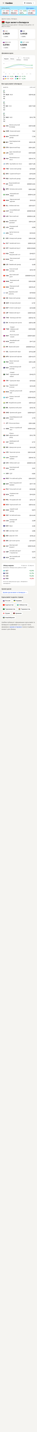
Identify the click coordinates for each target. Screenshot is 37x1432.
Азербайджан (10, 617)
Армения (18, 613)
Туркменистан (10, 609)
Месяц (12, 58)
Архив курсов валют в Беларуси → (15, 592)
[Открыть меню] (4, 3)
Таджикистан (25, 609)
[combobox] (29, 3)
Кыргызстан (9, 605)
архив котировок (16, 627)
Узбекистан (23, 605)
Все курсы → (30, 8)
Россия (7, 600)
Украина (19, 600)
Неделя (6, 58)
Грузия (7, 613)
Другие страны (6, 19)
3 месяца (18, 58)
